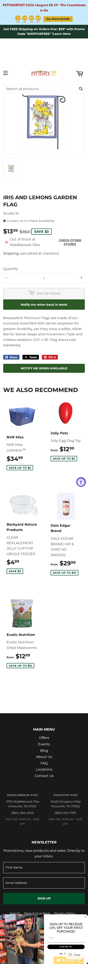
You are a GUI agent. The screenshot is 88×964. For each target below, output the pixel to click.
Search (15, 913)
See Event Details (58, 19)
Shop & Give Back (37, 913)
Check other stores (70, 242)
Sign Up (44, 898)
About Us (44, 757)
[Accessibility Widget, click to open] (81, 482)
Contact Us (44, 776)
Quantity (10, 269)
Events (44, 744)
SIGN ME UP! (66, 947)
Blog (44, 751)
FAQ (44, 763)
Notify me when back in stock (44, 305)
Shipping (11, 253)
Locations (44, 769)
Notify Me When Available (44, 368)
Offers (44, 738)
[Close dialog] (85, 916)
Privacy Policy (64, 913)
